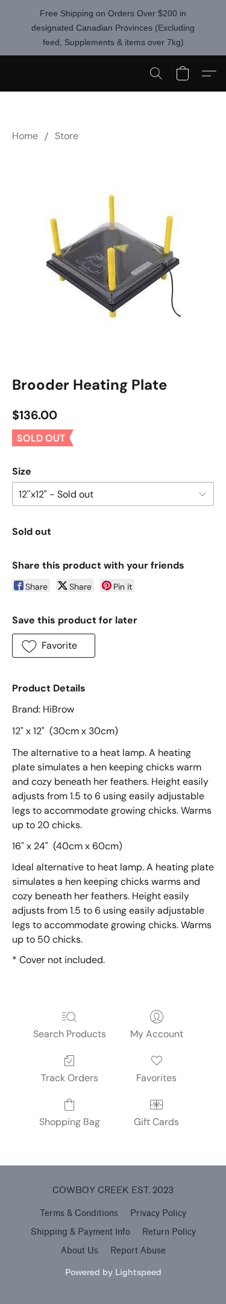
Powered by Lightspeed (113, 1272)
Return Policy (169, 1232)
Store (66, 135)
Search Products (69, 1034)
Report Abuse (138, 1251)
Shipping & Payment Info (80, 1232)
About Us (79, 1251)
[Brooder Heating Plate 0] (113, 256)
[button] (156, 73)
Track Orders (69, 1078)
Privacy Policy (158, 1213)
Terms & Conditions (79, 1213)
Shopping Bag (69, 1121)
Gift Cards (156, 1121)
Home (25, 135)
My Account (156, 1034)
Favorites (156, 1078)
